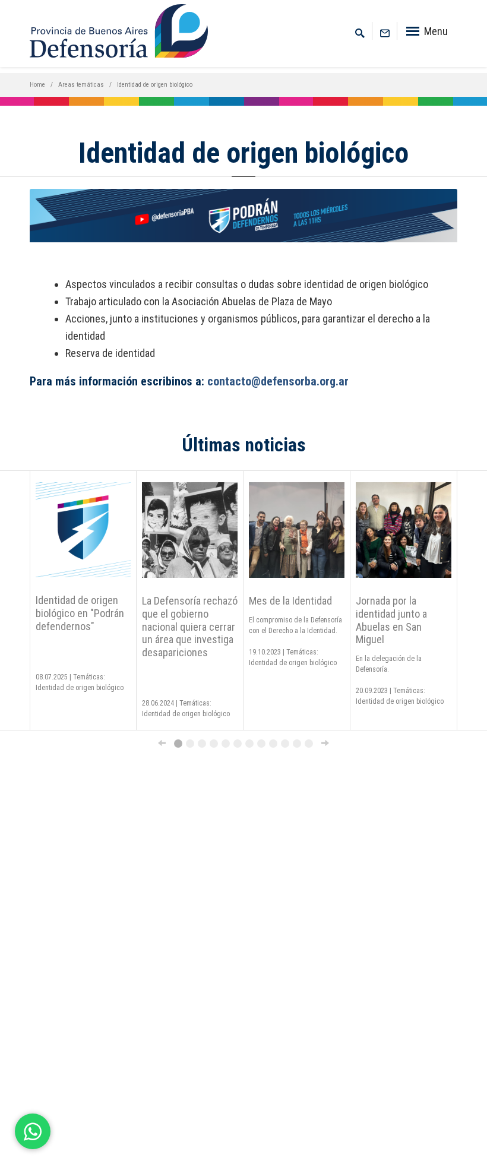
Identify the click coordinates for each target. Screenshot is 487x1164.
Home (37, 84)
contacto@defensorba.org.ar (278, 381)
